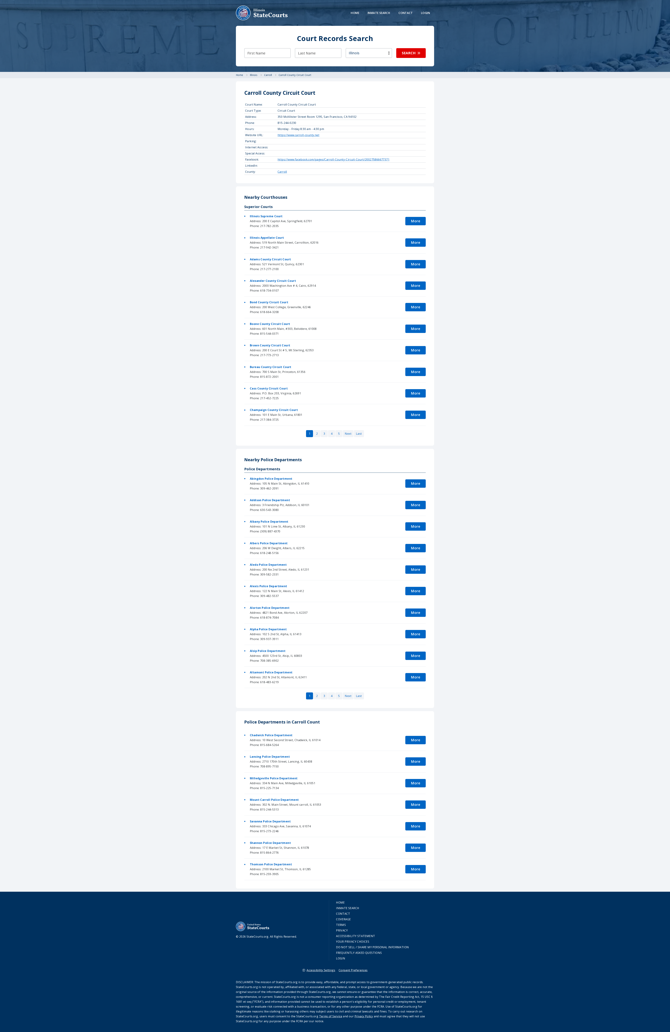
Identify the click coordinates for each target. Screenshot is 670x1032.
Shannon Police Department (270, 843)
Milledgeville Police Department (273, 778)
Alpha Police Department (268, 629)
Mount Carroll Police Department (274, 800)
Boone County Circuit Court (270, 324)
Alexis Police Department (268, 586)
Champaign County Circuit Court (274, 410)
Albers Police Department (269, 543)
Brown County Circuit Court (270, 345)
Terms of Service (330, 1016)
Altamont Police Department (271, 672)
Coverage (343, 919)
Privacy (342, 930)
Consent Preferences (353, 970)
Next (348, 434)
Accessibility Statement (355, 936)
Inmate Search (379, 13)
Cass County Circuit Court (269, 388)
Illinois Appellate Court (267, 238)
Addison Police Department (270, 500)
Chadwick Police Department (271, 735)
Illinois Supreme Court (266, 216)
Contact (406, 13)
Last (359, 434)
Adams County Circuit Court (270, 259)
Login (425, 13)
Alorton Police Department (269, 608)
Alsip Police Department (267, 651)
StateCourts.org (262, 13)
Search (409, 53)
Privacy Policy (364, 1016)
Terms (341, 925)
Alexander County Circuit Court (273, 281)
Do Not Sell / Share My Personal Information (372, 947)
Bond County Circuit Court (269, 302)
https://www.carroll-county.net (298, 135)
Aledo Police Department (268, 565)
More (415, 221)
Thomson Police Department (271, 864)
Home (355, 13)
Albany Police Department (269, 522)
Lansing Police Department (270, 757)
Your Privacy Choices (352, 942)
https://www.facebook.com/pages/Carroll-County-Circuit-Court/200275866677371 (333, 159)
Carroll (282, 172)
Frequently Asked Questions (359, 953)
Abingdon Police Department (271, 479)
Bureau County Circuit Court (270, 367)
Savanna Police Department (270, 821)
